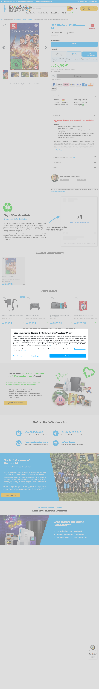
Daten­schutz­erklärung (80, 349)
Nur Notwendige (18, 356)
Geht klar (67, 356)
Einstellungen (35, 356)
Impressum (23, 350)
